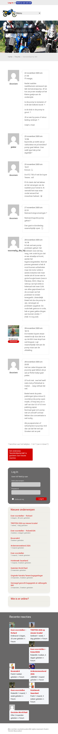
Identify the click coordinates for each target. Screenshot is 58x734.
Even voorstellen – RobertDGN (23, 531)
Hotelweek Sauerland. (19, 561)
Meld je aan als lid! (23, 3)
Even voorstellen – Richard (21, 516)
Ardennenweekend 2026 (20, 546)
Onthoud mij (19, 499)
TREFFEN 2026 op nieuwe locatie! (24, 523)
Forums (17, 57)
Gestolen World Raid (19, 568)
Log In (10, 3)
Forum (13, 642)
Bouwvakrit (15, 538)
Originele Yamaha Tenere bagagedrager (27, 576)
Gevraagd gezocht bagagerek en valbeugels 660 (29, 584)
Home (10, 57)
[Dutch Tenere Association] (9, 12)
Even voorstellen (17, 553)
